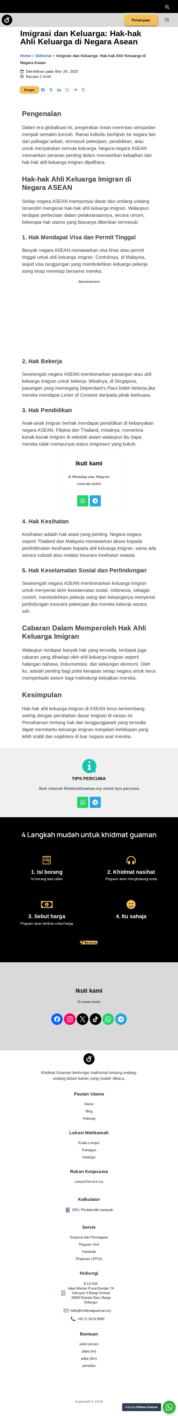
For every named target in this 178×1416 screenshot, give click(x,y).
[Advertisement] (89, 318)
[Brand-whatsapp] (108, 1019)
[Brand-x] (82, 1019)
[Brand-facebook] (57, 1019)
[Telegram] (95, 500)
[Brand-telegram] (121, 1019)
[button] (167, 7)
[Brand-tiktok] (95, 1019)
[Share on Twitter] (51, 89)
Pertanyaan (141, 20)
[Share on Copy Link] (83, 89)
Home (25, 56)
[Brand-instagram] (70, 1019)
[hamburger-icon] (167, 20)
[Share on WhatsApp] (67, 89)
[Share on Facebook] (42, 89)
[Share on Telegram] (75, 89)
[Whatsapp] (82, 500)
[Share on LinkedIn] (59, 89)
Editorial (44, 56)
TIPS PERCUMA (89, 778)
